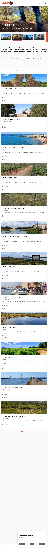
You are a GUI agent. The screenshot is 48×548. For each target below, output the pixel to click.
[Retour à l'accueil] (7, 3)
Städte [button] (3, 70)
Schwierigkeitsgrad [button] (27, 70)
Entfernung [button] (15, 70)
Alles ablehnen (22, 544)
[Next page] (26, 431)
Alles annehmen (42, 544)
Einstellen (32, 544)
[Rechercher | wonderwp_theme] (45, 3)
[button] (40, 70)
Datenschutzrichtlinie (26, 540)
